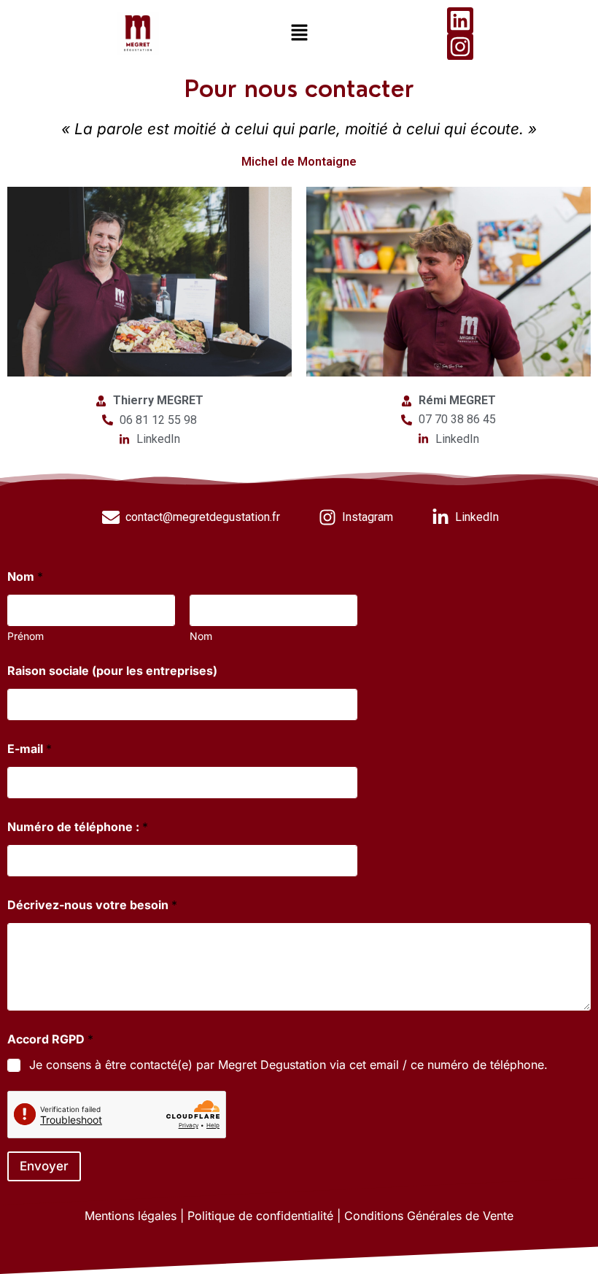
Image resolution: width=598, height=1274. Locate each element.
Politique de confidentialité (260, 1215)
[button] (299, 33)
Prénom (25, 636)
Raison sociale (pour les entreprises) (112, 671)
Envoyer (44, 1166)
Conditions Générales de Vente (428, 1215)
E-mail (29, 749)
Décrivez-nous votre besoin (92, 905)
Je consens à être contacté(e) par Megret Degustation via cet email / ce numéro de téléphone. (288, 1064)
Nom (201, 636)
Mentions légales (130, 1215)
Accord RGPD (50, 1039)
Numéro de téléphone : (77, 827)
